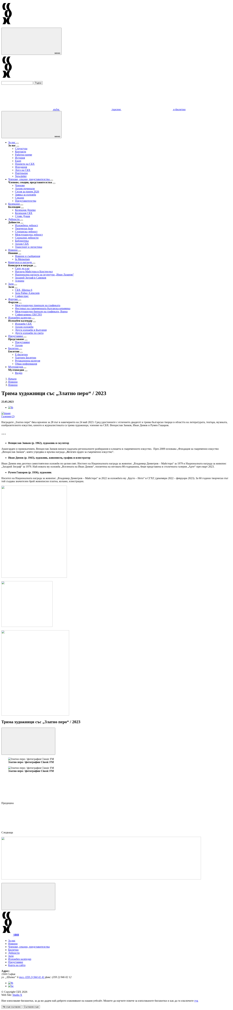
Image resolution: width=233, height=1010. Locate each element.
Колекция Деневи (25, 210)
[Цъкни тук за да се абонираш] (101, 878)
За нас (12, 142)
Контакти (20, 151)
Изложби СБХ (23, 323)
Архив (19, 345)
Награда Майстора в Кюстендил (34, 271)
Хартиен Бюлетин (25, 357)
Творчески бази (24, 228)
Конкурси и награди (20, 262)
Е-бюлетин (21, 354)
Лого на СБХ (22, 170)
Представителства (25, 200)
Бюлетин (13, 348)
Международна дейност (29, 234)
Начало (12, 378)
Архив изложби (24, 326)
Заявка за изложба (25, 194)
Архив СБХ (22, 243)
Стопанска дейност (26, 231)
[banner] (27, 625)
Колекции (14, 203)
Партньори (21, 173)
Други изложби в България (31, 329)
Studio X (17, 994)
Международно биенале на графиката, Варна (41, 311)
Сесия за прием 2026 (27, 191)
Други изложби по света (29, 333)
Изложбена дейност (26, 225)
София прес (22, 296)
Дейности (14, 219)
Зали (11, 283)
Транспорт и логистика (28, 246)
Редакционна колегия (27, 360)
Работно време (23, 154)
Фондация (21, 167)
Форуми (13, 299)
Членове (20, 185)
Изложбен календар (20, 317)
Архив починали (25, 188)
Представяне (16, 336)
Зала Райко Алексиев (27, 293)
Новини (13, 250)
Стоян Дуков (22, 216)
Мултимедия (16, 366)
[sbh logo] (7, 26)
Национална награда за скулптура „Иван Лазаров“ (44, 274)
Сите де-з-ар (22, 268)
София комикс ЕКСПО (28, 314)
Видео (18, 373)
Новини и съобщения (27, 256)
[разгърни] (17, 143)
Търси (38, 83)
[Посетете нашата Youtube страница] (11, 986)
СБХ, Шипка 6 (23, 289)
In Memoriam (22, 259)
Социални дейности (27, 237)
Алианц (19, 280)
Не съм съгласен (11, 1007)
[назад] (17, 146)
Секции (19, 197)
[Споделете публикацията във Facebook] (10, 407)
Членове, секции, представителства (29, 179)
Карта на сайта (16, 965)
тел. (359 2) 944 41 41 (32, 977)
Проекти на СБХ (25, 163)
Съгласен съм (31, 1007)
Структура (21, 148)
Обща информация (26, 363)
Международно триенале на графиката (37, 305)
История (20, 157)
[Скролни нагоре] (28, 896)
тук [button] (196, 1000)
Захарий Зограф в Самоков (30, 277)
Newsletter (21, 176)
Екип (18, 160)
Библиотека (22, 240)
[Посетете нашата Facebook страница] (10, 982)
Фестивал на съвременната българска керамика (42, 308)
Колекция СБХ (23, 213)
